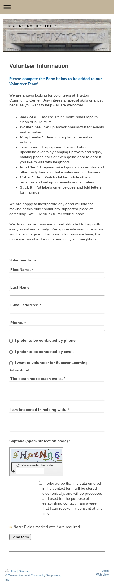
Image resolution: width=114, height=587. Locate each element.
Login (105, 570)
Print (13, 571)
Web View (102, 574)
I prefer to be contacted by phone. (46, 340)
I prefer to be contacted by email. (44, 351)
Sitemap (24, 571)
